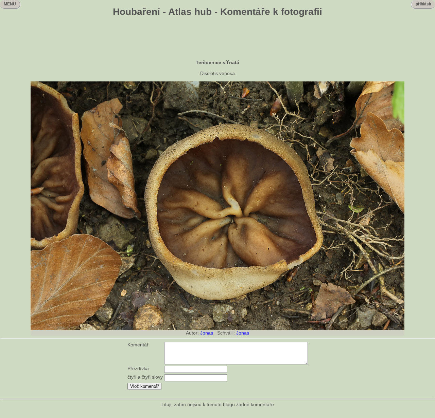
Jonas (206, 333)
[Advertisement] (217, 39)
